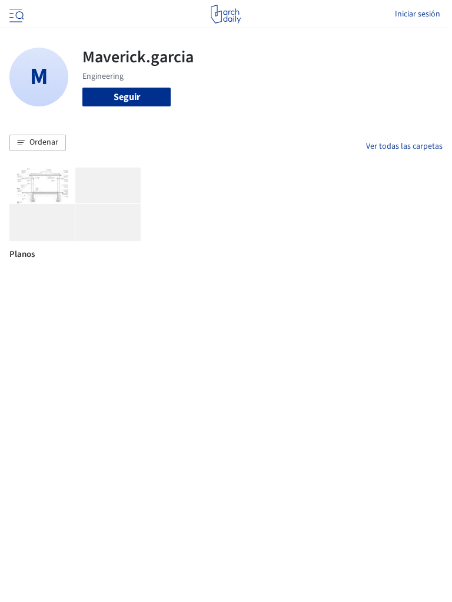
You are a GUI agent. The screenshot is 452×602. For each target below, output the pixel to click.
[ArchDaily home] (226, 14)
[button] (37, 143)
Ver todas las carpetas (404, 146)
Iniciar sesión (417, 14)
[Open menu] (15, 14)
